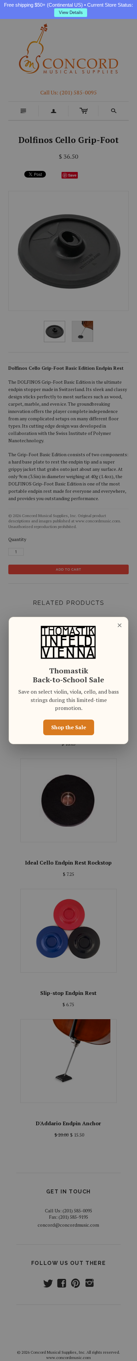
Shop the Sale (68, 727)
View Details (71, 12)
